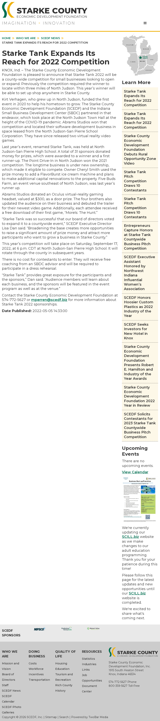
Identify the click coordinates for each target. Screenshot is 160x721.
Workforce (36, 669)
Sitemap (51, 717)
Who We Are (26, 38)
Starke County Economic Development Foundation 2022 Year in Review (139, 396)
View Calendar (135, 472)
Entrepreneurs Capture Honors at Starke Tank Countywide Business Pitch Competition (138, 237)
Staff (5, 685)
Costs (33, 663)
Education (62, 669)
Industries (89, 664)
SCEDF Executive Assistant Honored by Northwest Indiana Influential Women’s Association (139, 273)
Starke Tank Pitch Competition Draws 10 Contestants (135, 181)
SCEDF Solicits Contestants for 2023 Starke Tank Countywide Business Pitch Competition (140, 425)
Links (86, 669)
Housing (61, 663)
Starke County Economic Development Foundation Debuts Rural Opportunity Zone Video (140, 149)
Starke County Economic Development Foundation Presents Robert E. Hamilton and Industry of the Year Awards (139, 363)
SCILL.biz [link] (130, 537)
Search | (65, 717)
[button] (145, 23)
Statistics (88, 658)
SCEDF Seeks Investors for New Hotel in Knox (136, 331)
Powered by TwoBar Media (89, 717)
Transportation (39, 680)
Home (6, 38)
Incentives (36, 674)
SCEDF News (50, 38)
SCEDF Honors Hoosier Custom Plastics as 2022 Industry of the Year (138, 307)
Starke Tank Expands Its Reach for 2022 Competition (137, 98)
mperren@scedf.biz (49, 300)
